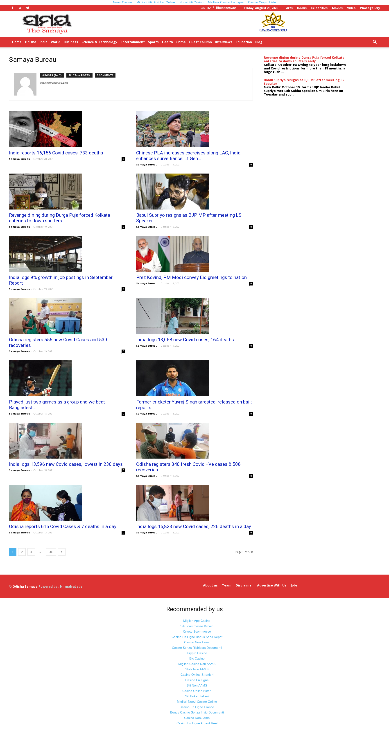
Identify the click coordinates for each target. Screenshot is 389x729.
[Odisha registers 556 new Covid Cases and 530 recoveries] (67, 316)
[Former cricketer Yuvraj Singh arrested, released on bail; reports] (194, 378)
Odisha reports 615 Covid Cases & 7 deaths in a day (62, 526)
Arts (289, 8)
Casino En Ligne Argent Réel (196, 723)
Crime (181, 42)
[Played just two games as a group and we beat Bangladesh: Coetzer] (67, 378)
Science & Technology (99, 42)
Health (167, 42)
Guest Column (200, 42)
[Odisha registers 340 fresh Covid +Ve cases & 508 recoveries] (194, 441)
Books (302, 8)
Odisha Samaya (25, 586)
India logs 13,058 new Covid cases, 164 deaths (185, 339)
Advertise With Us (271, 585)
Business (71, 42)
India (43, 42)
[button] (374, 42)
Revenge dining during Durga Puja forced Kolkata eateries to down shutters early (304, 59)
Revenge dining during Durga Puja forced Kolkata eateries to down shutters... (59, 217)
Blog (258, 42)
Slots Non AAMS (196, 669)
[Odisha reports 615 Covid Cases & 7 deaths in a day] (67, 503)
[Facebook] (12, 8)
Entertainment (133, 42)
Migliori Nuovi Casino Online (197, 701)
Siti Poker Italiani (197, 696)
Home (17, 42)
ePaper (271, 42)
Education (244, 42)
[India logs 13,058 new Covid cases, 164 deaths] (194, 316)
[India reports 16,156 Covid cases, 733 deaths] (67, 129)
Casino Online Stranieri (197, 674)
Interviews (223, 42)
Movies (337, 8)
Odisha (30, 42)
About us (210, 585)
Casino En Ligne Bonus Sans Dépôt (197, 637)
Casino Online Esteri (196, 691)
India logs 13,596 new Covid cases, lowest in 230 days (66, 464)
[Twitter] (27, 8)
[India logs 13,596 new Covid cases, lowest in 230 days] (67, 441)
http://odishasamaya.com (54, 82)
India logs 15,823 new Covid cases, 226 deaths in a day (193, 526)
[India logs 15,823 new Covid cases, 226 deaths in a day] (194, 503)
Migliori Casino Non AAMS (196, 664)
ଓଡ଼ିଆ (284, 42)
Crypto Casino (197, 653)
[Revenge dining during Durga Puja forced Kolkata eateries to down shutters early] (67, 192)
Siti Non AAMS (197, 685)
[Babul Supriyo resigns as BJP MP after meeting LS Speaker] (194, 192)
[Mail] (20, 8)
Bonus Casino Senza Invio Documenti (197, 712)
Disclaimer (244, 585)
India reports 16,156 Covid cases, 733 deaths (56, 153)
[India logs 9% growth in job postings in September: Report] (67, 254)
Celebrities (319, 8)
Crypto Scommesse (197, 631)
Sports (153, 42)
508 (51, 552)
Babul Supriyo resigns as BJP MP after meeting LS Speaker (304, 82)
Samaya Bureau (19, 159)
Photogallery (370, 8)
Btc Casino (197, 658)
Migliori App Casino (196, 620)
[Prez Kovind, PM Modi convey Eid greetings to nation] (194, 254)
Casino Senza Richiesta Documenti (197, 647)
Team (226, 585)
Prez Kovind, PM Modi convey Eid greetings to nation (191, 277)
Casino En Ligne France (197, 707)
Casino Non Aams (197, 642)
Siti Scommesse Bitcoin (196, 626)
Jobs (294, 585)
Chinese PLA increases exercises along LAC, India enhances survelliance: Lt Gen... (188, 155)
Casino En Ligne (197, 680)
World (55, 42)
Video (351, 8)
